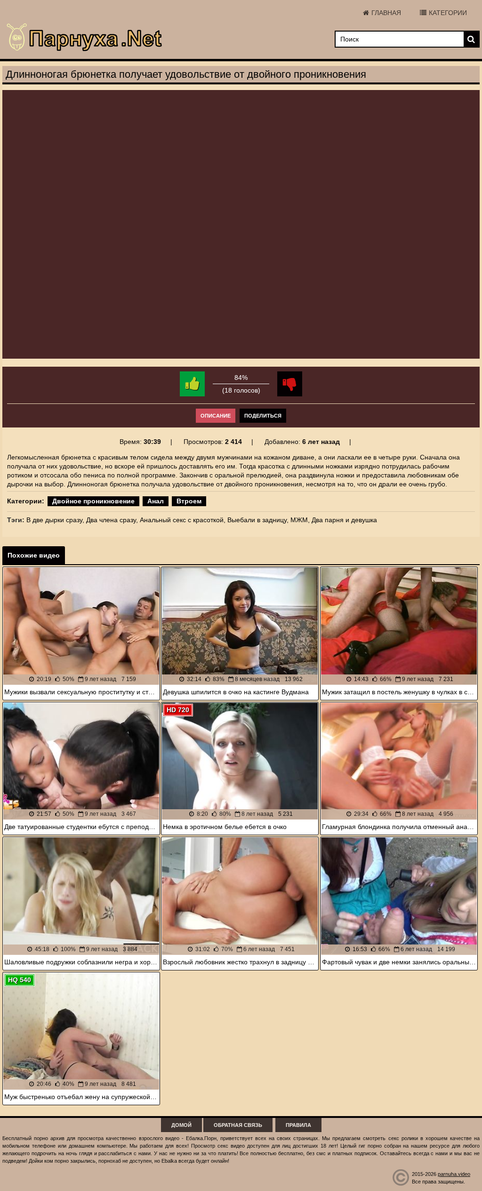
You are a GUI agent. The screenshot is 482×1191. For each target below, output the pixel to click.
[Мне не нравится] (289, 383)
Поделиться (262, 416)
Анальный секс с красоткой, (182, 520)
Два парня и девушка (344, 520)
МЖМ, (300, 520)
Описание (216, 416)
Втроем (189, 501)
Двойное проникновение (93, 501)
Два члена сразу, (112, 520)
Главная (386, 12)
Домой (181, 1125)
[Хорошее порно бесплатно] (84, 37)
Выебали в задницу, (258, 520)
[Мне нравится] (192, 383)
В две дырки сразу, (55, 520)
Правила (298, 1125)
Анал (155, 501)
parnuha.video (454, 1174)
